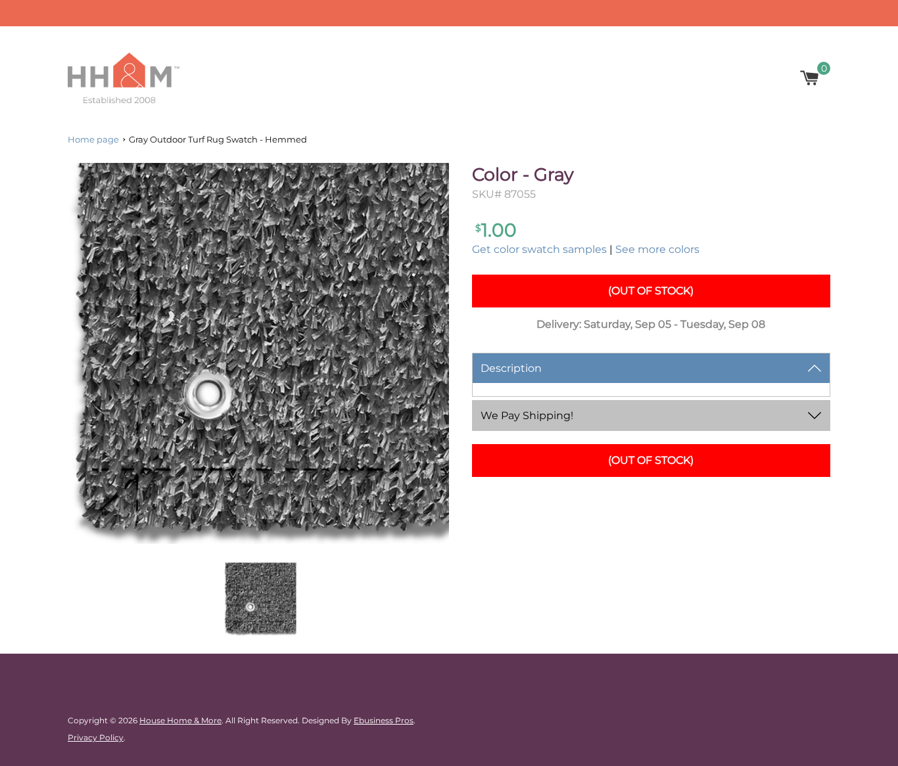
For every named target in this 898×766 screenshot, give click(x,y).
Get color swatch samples (539, 249)
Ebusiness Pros (384, 720)
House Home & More (180, 720)
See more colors (657, 249)
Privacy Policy (96, 737)
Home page (93, 139)
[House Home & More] (123, 78)
